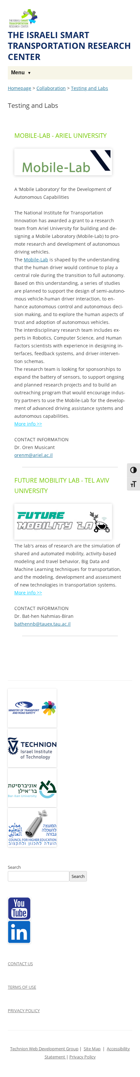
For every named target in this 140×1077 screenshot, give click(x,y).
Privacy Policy (82, 1057)
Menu (18, 72)
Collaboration (51, 88)
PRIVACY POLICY (24, 1010)
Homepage (19, 88)
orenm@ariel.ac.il (33, 455)
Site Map (92, 1049)
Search (14, 867)
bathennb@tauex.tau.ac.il (42, 624)
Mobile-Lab (36, 259)
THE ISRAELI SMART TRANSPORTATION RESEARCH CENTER (69, 46)
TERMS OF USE (22, 987)
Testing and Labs (89, 88)
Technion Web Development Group (44, 1049)
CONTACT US (20, 964)
